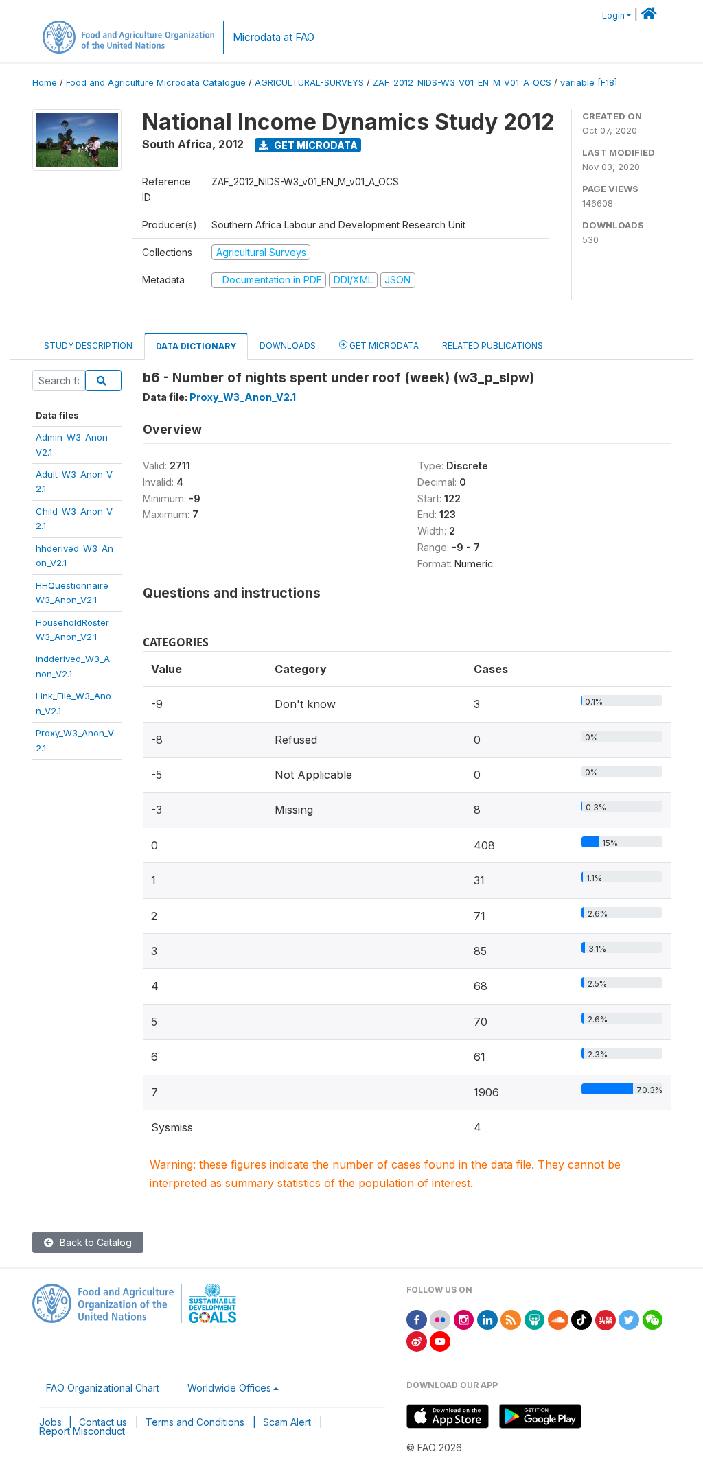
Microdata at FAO (273, 37)
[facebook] (416, 1319)
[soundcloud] (558, 1319)
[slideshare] (535, 1319)
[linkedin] (487, 1319)
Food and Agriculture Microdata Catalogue (156, 83)
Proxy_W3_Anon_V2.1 (242, 397)
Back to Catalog (94, 1242)
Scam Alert (287, 1422)
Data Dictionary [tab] (196, 346)
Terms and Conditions (195, 1422)
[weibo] (416, 1340)
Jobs (50, 1422)
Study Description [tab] (88, 345)
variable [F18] (588, 83)
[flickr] (440, 1319)
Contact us (103, 1422)
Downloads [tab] (288, 345)
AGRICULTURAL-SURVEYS (309, 83)
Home (44, 83)
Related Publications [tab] (492, 345)
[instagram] (464, 1319)
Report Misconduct (82, 1431)
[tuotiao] (605, 1319)
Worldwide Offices (229, 1388)
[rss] (510, 1319)
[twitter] (629, 1319)
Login (613, 15)
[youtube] (440, 1340)
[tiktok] (581, 1319)
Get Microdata (315, 145)
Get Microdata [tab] (383, 345)
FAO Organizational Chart (102, 1388)
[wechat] (653, 1319)
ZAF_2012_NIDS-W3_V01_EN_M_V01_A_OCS (462, 83)
